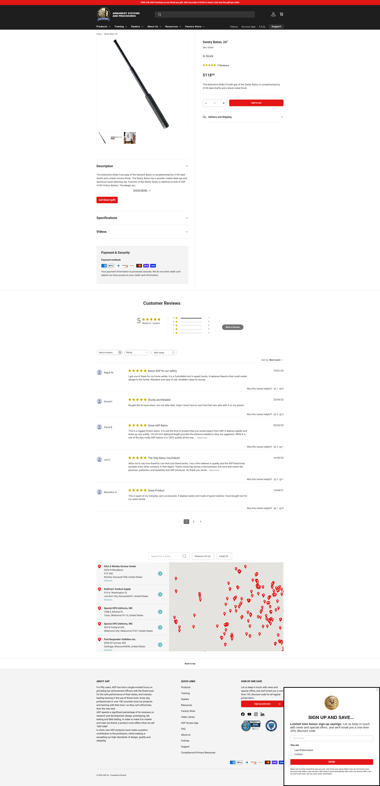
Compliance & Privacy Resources (198, 752)
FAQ (183, 728)
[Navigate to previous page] (179, 521)
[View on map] (160, 573)
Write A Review (233, 327)
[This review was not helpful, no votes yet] (280, 508)
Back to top (190, 663)
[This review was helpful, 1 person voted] (275, 388)
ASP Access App (189, 722)
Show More (140, 190)
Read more (202, 437)
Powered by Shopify (118, 775)
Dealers (135, 26)
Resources (171, 26)
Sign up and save (262, 704)
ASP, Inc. (106, 775)
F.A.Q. (262, 26)
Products (101, 26)
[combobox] (205, 14)
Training (119, 26)
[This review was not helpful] (280, 388)
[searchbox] (107, 352)
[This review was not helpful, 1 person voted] (280, 446)
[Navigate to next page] (201, 521)
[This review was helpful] (275, 414)
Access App (248, 26)
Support (185, 746)
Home (98, 34)
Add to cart (256, 103)
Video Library (188, 717)
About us (185, 734)
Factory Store (193, 26)
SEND (331, 762)
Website (108, 580)
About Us (152, 26)
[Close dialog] (377, 689)
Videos (234, 26)
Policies (185, 740)
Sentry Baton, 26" (111, 34)
